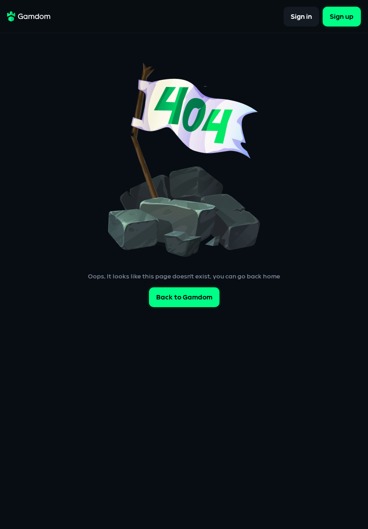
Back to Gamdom (184, 297)
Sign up (342, 16)
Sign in (301, 16)
